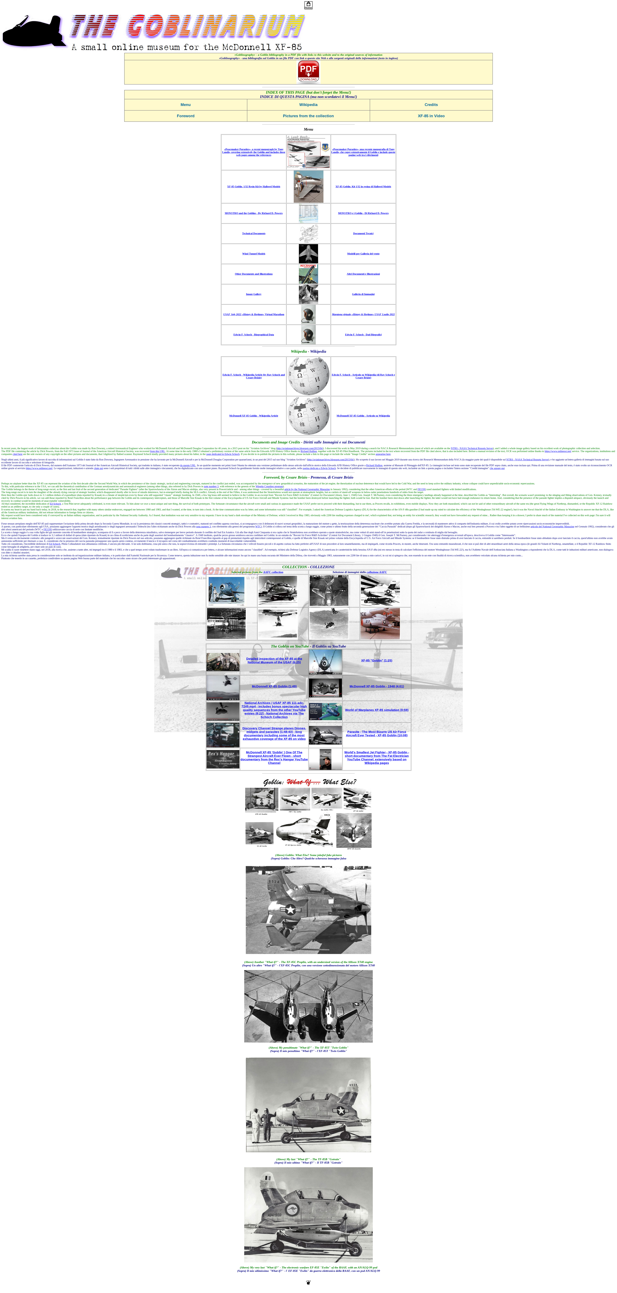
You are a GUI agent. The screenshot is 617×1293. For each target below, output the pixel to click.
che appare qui (497, 468)
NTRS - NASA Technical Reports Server (472, 448)
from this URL (157, 451)
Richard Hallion (309, 451)
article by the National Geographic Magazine (307, 489)
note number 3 (211, 486)
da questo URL (188, 465)
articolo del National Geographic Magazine (552, 526)
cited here (17, 454)
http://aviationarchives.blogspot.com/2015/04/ (300, 448)
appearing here (383, 454)
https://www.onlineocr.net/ (558, 451)
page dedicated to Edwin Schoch (223, 454)
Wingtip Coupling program (269, 486)
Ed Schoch (55, 503)
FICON (421, 489)
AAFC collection (273, 572)
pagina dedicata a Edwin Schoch (319, 468)
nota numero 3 (203, 526)
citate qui (98, 468)
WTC (258, 526)
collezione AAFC (377, 572)
